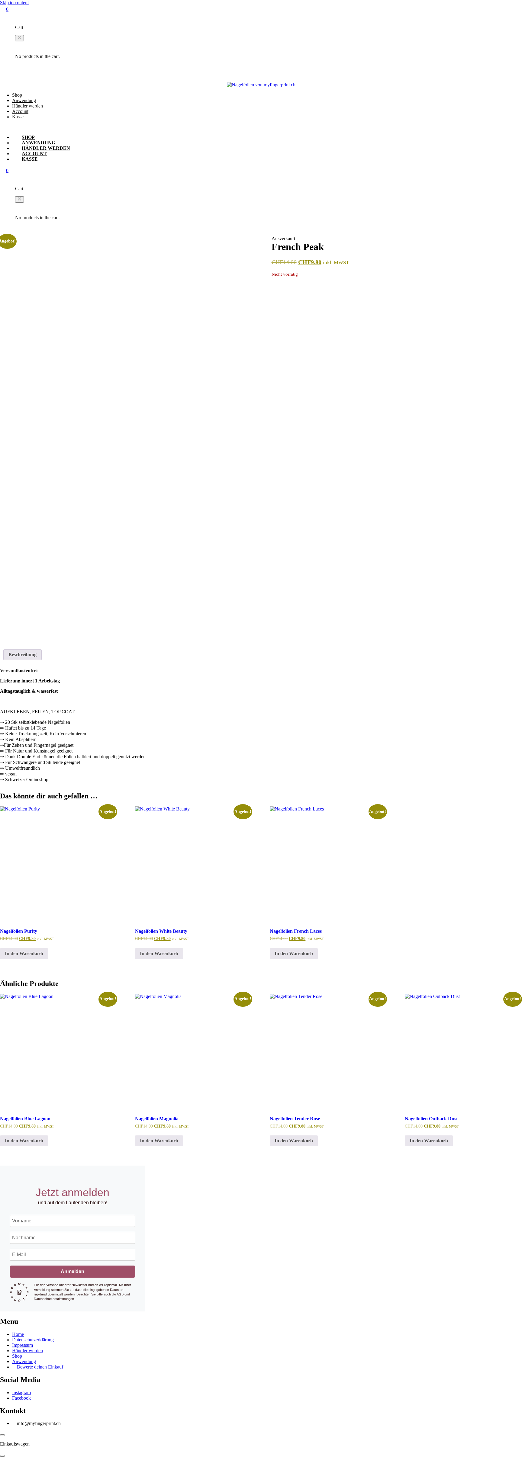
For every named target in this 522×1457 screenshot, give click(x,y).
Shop (17, 95)
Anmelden (72, 1271)
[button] (19, 38)
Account (20, 111)
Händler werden (27, 105)
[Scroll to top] (2, 1435)
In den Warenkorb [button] (24, 953)
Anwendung (24, 100)
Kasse (18, 116)
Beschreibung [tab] (22, 654)
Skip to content (14, 2)
